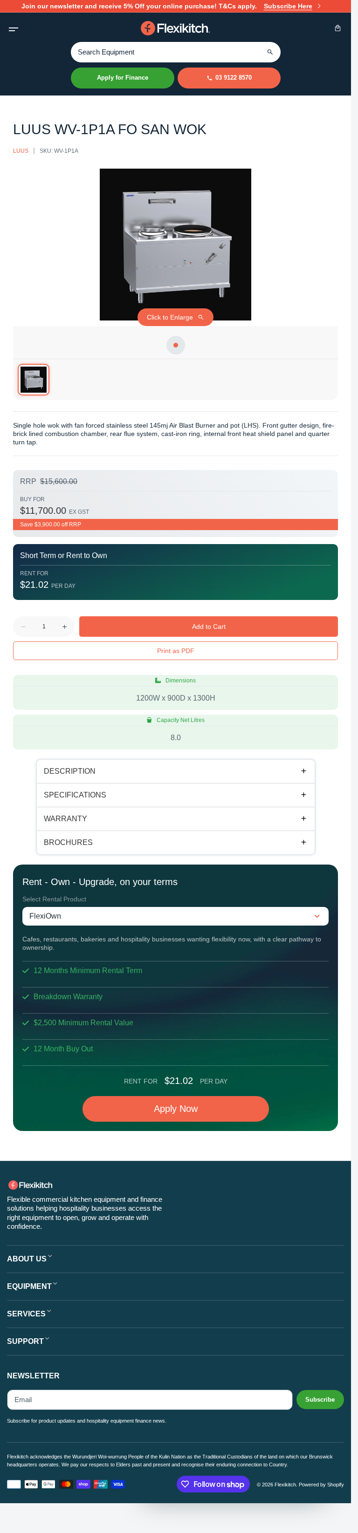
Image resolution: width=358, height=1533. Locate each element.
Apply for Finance (122, 77)
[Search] (270, 52)
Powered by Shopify (321, 1484)
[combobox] (176, 52)
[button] (13, 28)
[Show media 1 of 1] (33, 379)
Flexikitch (285, 1484)
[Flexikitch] (176, 28)
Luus (20, 151)
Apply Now (176, 1109)
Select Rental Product (54, 899)
